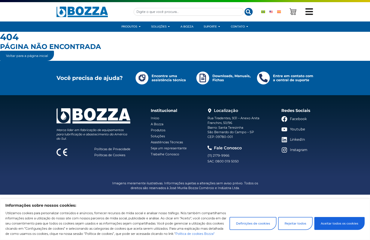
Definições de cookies (253, 223)
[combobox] (189, 12)
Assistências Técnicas (167, 142)
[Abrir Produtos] (139, 26)
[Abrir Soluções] (168, 26)
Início (155, 118)
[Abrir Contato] (247, 26)
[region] (185, 219)
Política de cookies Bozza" (195, 234)
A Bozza (157, 124)
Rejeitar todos (295, 223)
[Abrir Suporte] (219, 26)
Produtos (158, 130)
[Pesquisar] (249, 12)
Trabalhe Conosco (165, 154)
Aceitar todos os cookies (339, 223)
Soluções (158, 136)
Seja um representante (169, 148)
